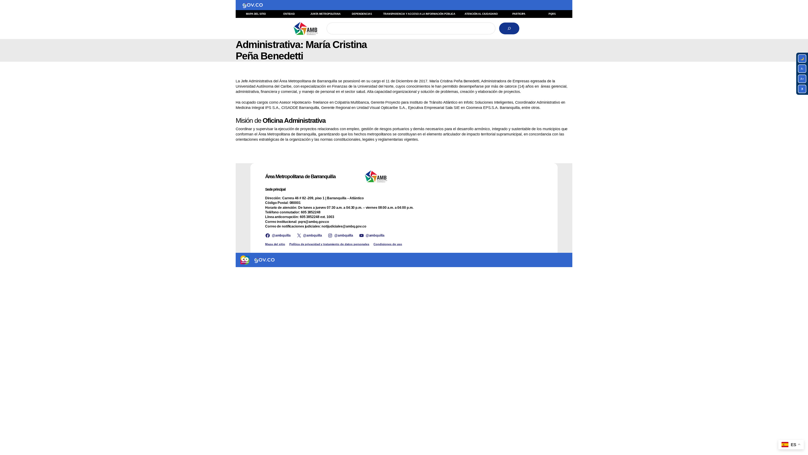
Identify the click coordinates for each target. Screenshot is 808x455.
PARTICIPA (518, 13)
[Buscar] (509, 28)
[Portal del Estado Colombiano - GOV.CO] (252, 5)
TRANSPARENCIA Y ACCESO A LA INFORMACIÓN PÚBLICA (419, 13)
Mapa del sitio (275, 244)
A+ (802, 78)
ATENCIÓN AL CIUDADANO (481, 13)
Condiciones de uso (387, 244)
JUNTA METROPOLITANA (325, 13)
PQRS (552, 13)
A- (802, 68)
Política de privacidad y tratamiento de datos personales (329, 244)
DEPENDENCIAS (362, 13)
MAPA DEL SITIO (256, 13)
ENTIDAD (289, 13)
